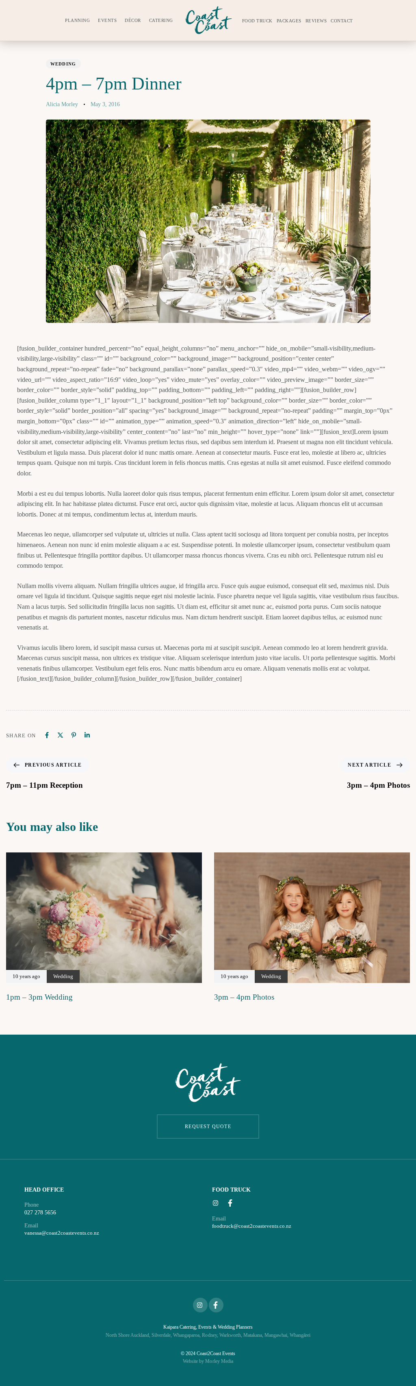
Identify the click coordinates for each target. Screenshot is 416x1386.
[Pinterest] (74, 735)
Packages (289, 20)
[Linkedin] (87, 735)
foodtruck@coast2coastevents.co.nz (251, 1226)
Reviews (316, 20)
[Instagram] (216, 1203)
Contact (342, 20)
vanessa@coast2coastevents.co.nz (61, 1233)
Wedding (63, 63)
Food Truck (257, 20)
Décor (133, 20)
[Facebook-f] (230, 1203)
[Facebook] (47, 735)
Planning (77, 20)
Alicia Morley (62, 104)
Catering (161, 20)
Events (107, 20)
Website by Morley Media (208, 1361)
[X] (60, 735)
